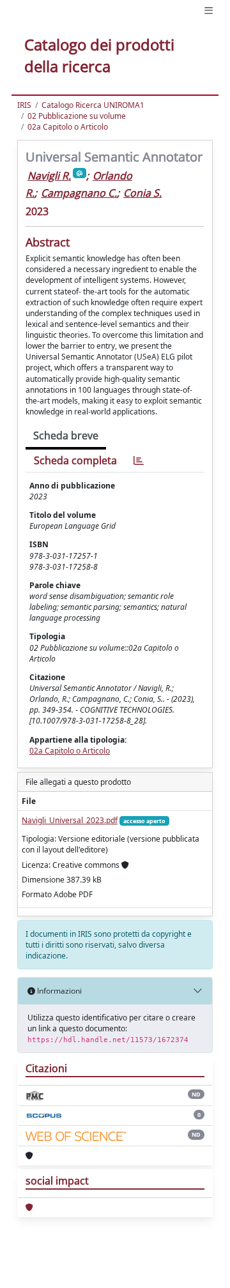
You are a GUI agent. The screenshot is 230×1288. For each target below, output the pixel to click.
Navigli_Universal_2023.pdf (70, 820)
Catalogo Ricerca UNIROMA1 (93, 105)
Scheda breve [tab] (65, 435)
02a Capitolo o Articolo (67, 126)
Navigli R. (49, 176)
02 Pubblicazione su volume (76, 115)
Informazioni (58, 990)
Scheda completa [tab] (75, 460)
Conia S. (142, 193)
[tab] (138, 461)
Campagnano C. (79, 193)
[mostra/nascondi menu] (208, 10)
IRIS (24, 105)
